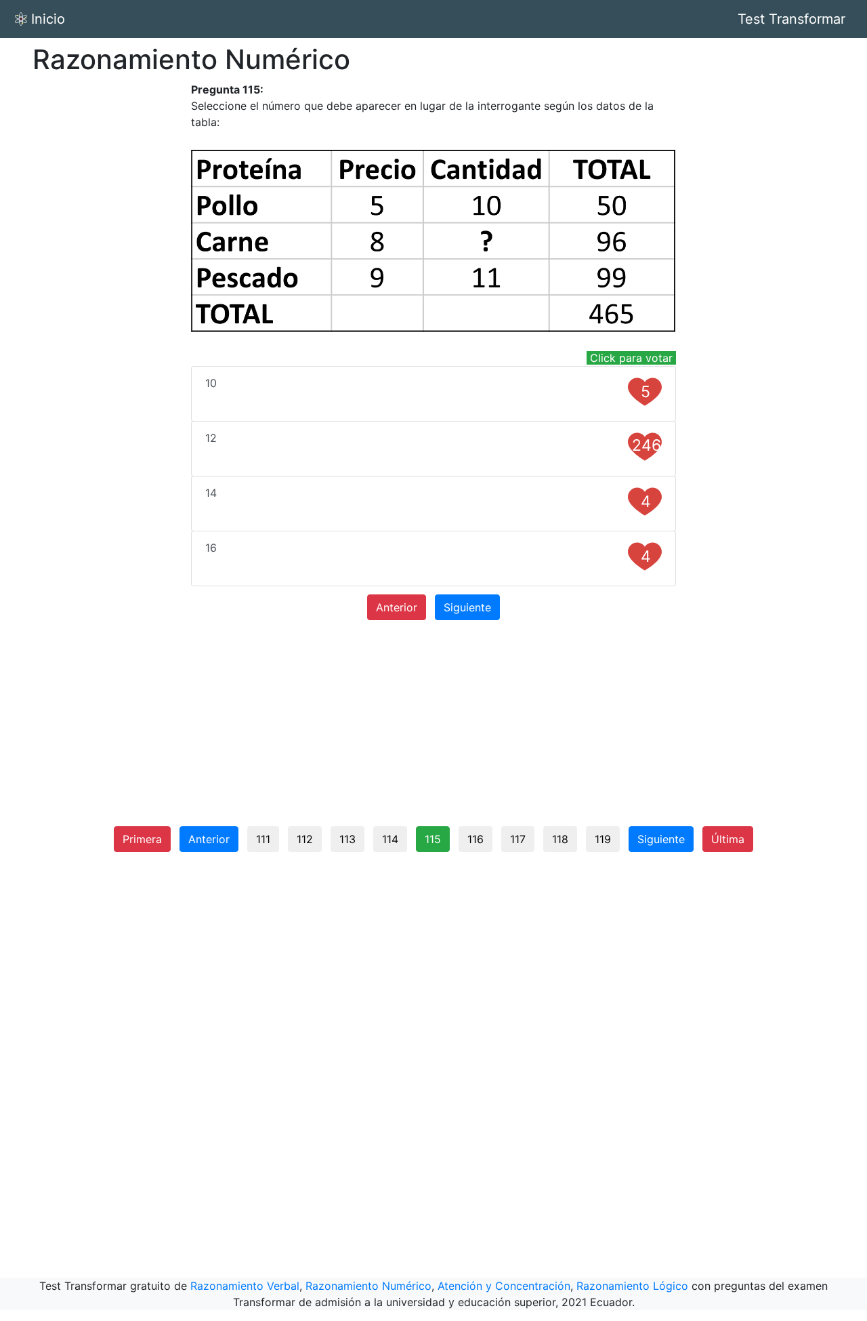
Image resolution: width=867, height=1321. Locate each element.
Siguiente (467, 607)
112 (305, 839)
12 (433, 443)
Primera (142, 839)
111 (263, 839)
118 (560, 839)
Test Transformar (791, 19)
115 (433, 839)
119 (603, 839)
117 (518, 839)
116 (475, 839)
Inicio (48, 19)
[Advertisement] (109, 284)
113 (347, 839)
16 (428, 553)
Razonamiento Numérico (368, 1286)
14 (428, 498)
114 (390, 839)
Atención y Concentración (504, 1286)
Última (727, 839)
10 (428, 388)
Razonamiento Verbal (244, 1286)
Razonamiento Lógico (632, 1286)
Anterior (396, 607)
